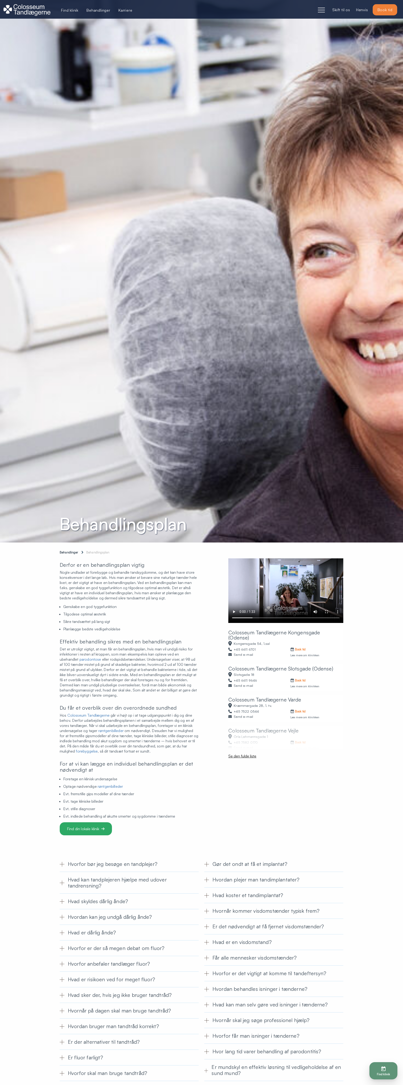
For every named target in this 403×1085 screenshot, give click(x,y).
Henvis (362, 9)
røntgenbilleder (111, 730)
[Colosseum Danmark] (26, 10)
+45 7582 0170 (246, 742)
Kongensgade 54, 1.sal (252, 643)
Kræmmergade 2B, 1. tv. (253, 705)
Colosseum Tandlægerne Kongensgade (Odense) (274, 635)
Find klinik (69, 10)
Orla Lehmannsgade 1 (251, 736)
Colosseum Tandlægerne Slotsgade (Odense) (280, 668)
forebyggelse (87, 751)
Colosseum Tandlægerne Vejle (263, 730)
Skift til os (341, 9)
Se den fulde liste (242, 756)
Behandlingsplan (97, 552)
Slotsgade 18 (244, 674)
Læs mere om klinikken (304, 655)
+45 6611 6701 (245, 649)
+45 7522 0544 (246, 711)
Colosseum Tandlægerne (88, 715)
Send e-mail (243, 654)
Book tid (385, 9)
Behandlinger (69, 552)
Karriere (125, 10)
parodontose (90, 659)
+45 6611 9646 (245, 680)
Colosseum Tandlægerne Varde (264, 699)
